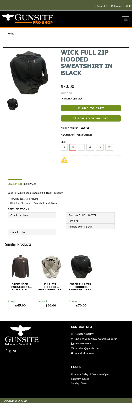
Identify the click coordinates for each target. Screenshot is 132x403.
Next (51, 85)
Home (11, 33)
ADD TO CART (92, 108)
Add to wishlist (92, 118)
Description (15, 184)
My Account (99, 6)
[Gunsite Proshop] (66, 19)
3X (109, 147)
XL (90, 147)
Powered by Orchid (15, 400)
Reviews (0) (30, 184)
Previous (7, 85)
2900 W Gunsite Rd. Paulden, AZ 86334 (96, 338)
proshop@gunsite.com (87, 348)
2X (99, 147)
